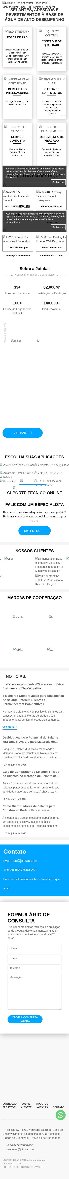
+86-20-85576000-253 (20, 870)
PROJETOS (9, 1107)
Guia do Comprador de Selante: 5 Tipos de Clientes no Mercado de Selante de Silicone (31, 741)
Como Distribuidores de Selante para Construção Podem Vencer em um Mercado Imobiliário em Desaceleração (30, 776)
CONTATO (58, 1107)
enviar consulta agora (25, 1019)
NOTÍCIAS (42, 1107)
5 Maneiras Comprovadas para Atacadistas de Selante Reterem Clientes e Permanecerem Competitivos (33, 700)
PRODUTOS (41, 1103)
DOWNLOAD (10, 1103)
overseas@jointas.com (20, 861)
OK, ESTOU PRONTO (31, 532)
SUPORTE (25, 1107)
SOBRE (26, 1103)
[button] (14, 463)
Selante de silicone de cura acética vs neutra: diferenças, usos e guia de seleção (29, 810)
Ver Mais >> (58, 182)
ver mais (20, 432)
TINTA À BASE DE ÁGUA (40, 488)
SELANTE (39, 480)
